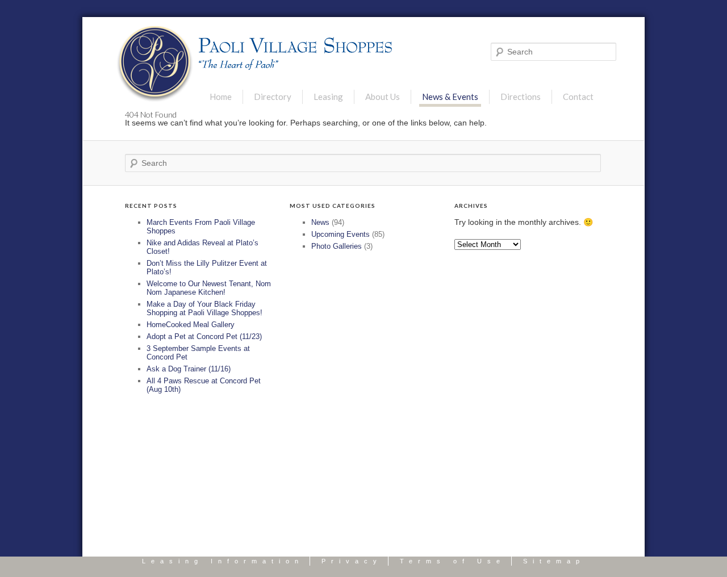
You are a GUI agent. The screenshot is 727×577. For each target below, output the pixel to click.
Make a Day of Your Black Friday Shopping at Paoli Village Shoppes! (204, 308)
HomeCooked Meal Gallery (191, 324)
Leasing (328, 96)
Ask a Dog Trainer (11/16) (189, 369)
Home (221, 96)
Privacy (351, 561)
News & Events (450, 96)
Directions (520, 96)
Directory (272, 96)
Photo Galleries (336, 246)
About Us (382, 96)
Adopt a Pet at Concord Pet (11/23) (204, 336)
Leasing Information (223, 561)
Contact (578, 96)
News (320, 222)
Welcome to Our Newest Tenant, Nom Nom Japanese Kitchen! (209, 287)
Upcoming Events (340, 234)
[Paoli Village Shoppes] (154, 64)
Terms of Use (452, 561)
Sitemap (554, 561)
